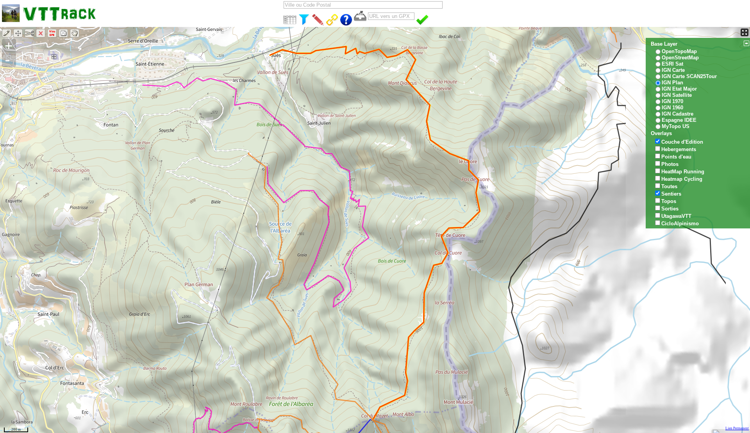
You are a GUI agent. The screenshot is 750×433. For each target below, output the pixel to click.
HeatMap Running (682, 172)
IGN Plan (672, 83)
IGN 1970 (672, 101)
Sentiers (671, 194)
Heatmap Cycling (681, 179)
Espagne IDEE (679, 120)
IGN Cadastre (677, 114)
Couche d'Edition (682, 142)
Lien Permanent (737, 428)
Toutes (669, 186)
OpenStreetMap (680, 58)
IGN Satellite (677, 95)
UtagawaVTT (676, 216)
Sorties (670, 209)
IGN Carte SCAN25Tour (689, 76)
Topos (668, 201)
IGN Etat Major (679, 89)
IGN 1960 (672, 107)
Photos (670, 164)
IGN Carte (673, 70)
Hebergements (678, 149)
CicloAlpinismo (680, 223)
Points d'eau (676, 157)
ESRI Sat (672, 64)
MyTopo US (675, 126)
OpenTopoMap (679, 51)
